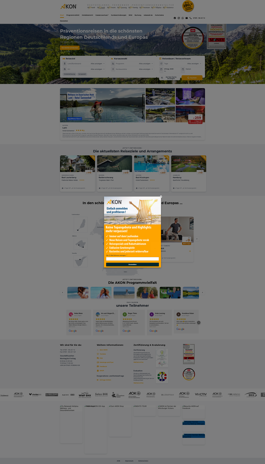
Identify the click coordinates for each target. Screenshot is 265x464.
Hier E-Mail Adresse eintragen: (116, 255)
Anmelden (132, 264)
